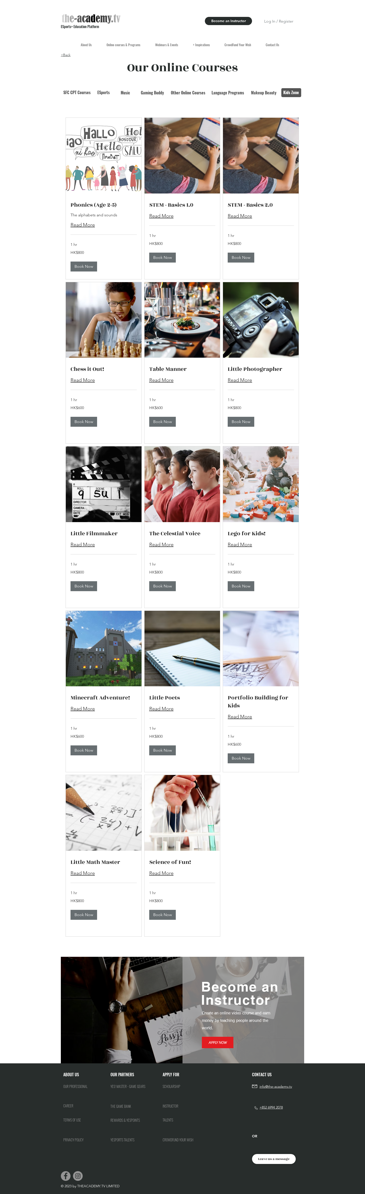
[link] (104, 205)
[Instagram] (78, 1176)
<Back (66, 55)
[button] (84, 266)
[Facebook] (66, 1176)
